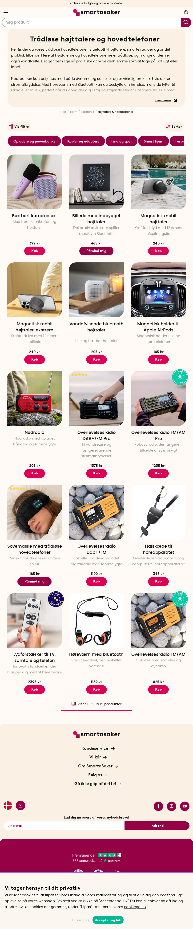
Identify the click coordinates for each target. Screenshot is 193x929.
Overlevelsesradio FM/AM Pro (158, 436)
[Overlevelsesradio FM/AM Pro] (158, 398)
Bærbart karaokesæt (34, 216)
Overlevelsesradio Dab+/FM (96, 549)
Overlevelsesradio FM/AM (158, 654)
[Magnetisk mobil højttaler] (158, 182)
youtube (182, 806)
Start (63, 111)
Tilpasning (80, 920)
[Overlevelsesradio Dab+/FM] (96, 512)
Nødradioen (21, 79)
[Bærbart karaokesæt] (34, 182)
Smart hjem (153, 141)
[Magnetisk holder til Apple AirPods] (158, 289)
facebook (156, 806)
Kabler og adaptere (83, 141)
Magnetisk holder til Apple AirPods (158, 327)
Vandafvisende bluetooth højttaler (96, 327)
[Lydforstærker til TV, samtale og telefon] (34, 620)
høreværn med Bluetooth (72, 84)
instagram (169, 806)
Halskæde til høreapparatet (158, 549)
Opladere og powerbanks (34, 141)
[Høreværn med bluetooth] (96, 620)
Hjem (73, 111)
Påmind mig (96, 251)
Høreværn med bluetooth (96, 654)
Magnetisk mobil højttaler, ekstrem (34, 327)
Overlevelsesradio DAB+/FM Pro (96, 436)
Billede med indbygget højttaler (96, 219)
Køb (34, 251)
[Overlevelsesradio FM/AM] (158, 620)
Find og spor (121, 141)
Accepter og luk (108, 920)
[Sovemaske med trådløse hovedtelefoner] (34, 512)
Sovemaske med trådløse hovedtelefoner (34, 549)
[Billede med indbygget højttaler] (96, 182)
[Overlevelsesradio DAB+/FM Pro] (96, 398)
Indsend (157, 825)
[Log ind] (18, 806)
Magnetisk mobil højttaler (158, 219)
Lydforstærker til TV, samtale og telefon (34, 657)
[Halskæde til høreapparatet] (158, 512)
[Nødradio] (34, 398)
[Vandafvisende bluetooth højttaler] (96, 289)
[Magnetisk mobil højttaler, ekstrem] (34, 289)
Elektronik (87, 111)
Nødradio (34, 433)
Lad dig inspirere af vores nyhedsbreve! (96, 817)
